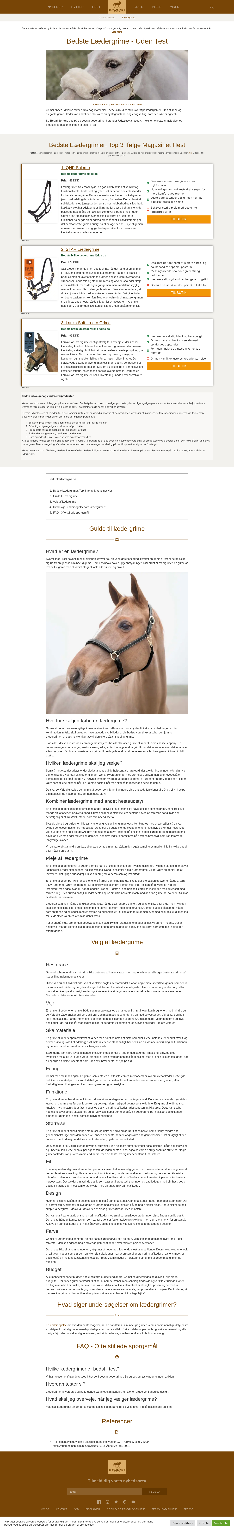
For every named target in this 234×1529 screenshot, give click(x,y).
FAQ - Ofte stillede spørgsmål (71, 512)
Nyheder (55, 7)
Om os (45, 1509)
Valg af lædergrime (64, 501)
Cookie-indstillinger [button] (183, 1523)
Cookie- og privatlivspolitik (126, 1509)
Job (76, 1509)
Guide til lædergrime (65, 496)
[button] (212, 7)
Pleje (156, 7)
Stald (138, 7)
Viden (174, 7)
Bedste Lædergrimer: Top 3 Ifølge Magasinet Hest (83, 490)
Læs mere (117, 31)
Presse (188, 1509)
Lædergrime (128, 17)
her (190, 153)
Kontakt (61, 1509)
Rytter (77, 7)
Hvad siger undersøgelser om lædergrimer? (79, 507)
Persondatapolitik (164, 1509)
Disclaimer (92, 1509)
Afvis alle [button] (204, 1523)
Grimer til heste (107, 17)
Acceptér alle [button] (221, 1523)
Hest (96, 7)
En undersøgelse (56, 1325)
